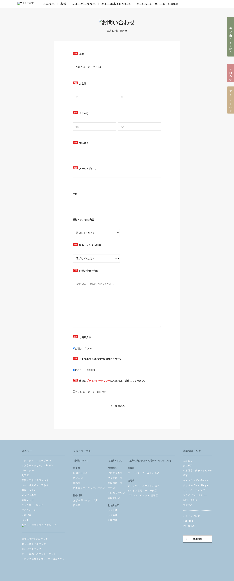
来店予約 (188, 505)
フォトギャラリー (84, 4)
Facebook (188, 521)
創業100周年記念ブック (35, 539)
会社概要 (188, 465)
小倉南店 (113, 515)
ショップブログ (191, 516)
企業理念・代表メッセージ (197, 470)
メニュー (49, 4)
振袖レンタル (29, 490)
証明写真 (26, 515)
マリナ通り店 (115, 478)
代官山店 (78, 478)
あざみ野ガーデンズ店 (85, 500)
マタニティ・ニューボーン (36, 460)
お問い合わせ (190, 500)
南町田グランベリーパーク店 (89, 488)
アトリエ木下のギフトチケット (39, 554)
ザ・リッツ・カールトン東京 (143, 473)
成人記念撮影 (29, 495)
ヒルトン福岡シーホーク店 (142, 490)
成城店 (77, 483)
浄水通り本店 (115, 473)
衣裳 (63, 4)
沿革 (185, 475)
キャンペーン (144, 4)
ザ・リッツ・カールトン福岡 (143, 485)
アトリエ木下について (116, 4)
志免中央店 (114, 498)
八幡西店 (113, 520)
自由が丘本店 (80, 473)
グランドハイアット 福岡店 (143, 495)
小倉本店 (113, 510)
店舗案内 (173, 4)
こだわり (188, 460)
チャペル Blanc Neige (195, 485)
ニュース (160, 4)
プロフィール (29, 510)
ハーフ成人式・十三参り (35, 485)
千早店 (111, 488)
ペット (25, 520)
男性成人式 (28, 500)
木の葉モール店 (116, 493)
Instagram (189, 526)
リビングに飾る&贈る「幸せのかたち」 (43, 559)
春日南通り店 (115, 483)
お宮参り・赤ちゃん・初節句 (37, 465)
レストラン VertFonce (195, 480)
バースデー (28, 470)
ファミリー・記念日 (33, 505)
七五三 (25, 475)
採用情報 (197, 539)
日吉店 (77, 505)
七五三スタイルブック (34, 544)
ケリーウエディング (194, 490)
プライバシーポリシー (98, 380)
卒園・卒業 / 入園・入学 (35, 480)
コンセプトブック (31, 549)
